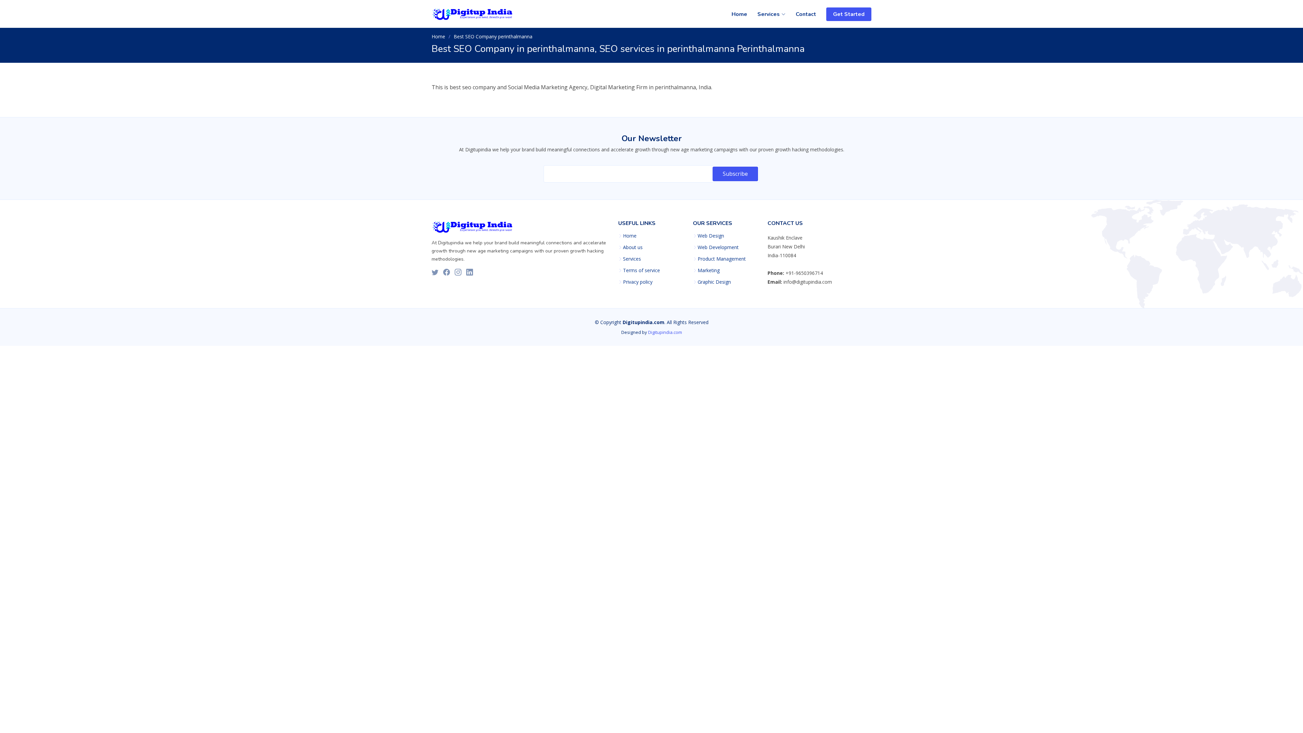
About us (633, 247)
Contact (806, 14)
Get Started (849, 14)
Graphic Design (714, 282)
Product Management (722, 259)
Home (739, 14)
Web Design (711, 235)
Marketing (709, 270)
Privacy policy (638, 282)
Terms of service (641, 270)
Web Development (718, 247)
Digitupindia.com (665, 332)
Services (632, 259)
